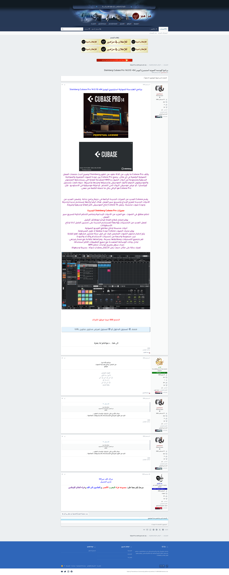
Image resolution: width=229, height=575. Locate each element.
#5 (62, 474)
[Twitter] (65, 571)
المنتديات (129, 554)
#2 (62, 358)
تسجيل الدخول (120, 329)
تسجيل (104, 329)
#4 (62, 436)
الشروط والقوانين (91, 566)
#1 (62, 84)
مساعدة (73, 566)
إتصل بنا (130, 557)
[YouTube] (62, 571)
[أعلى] (64, 566)
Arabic (161, 566)
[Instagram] (68, 571)
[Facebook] (71, 571)
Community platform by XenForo (153, 571)
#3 (62, 398)
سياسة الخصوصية (81, 566)
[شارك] (64, 85)
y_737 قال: (106, 404)
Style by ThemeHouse (132, 571)
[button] (149, 29)
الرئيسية (130, 550)
